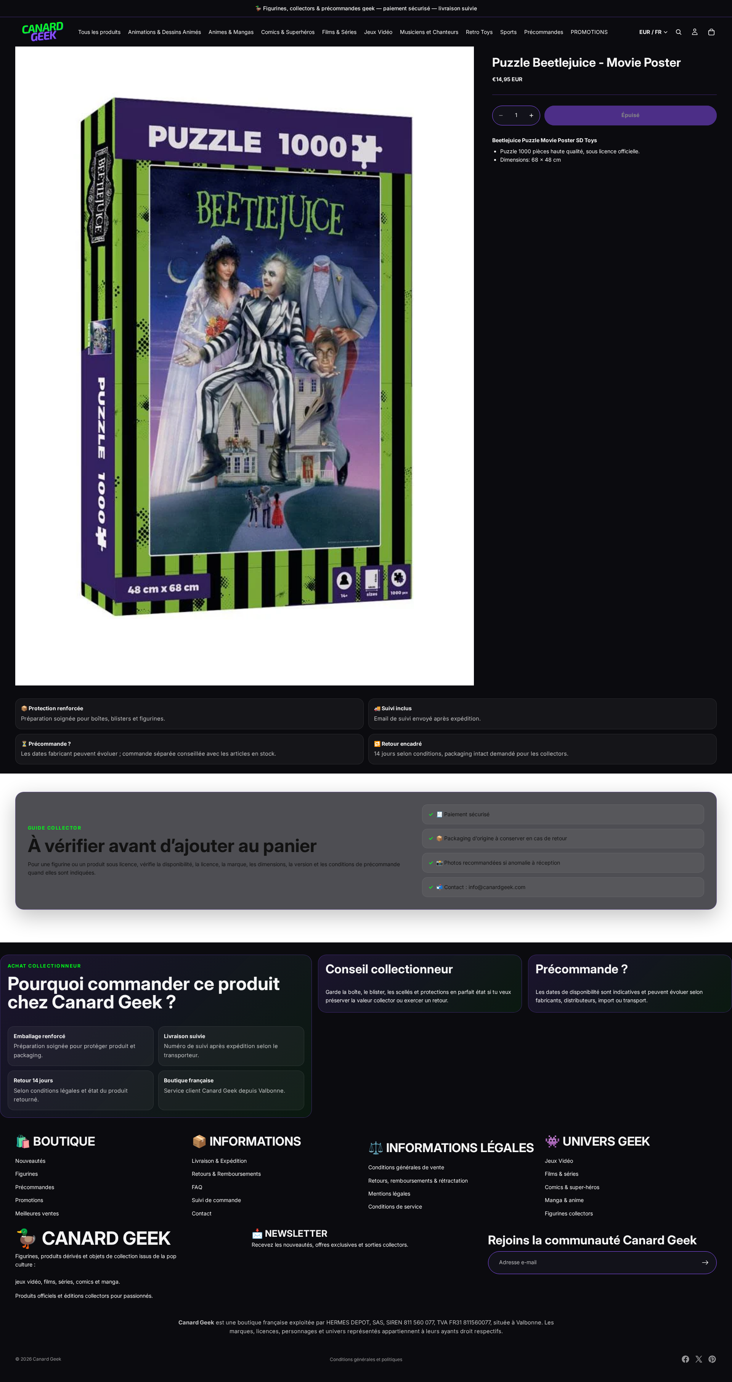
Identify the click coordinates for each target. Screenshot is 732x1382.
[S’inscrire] (705, 1263)
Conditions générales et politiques (366, 1359)
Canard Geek (47, 1359)
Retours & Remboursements (226, 1173)
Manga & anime (564, 1200)
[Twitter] (698, 1359)
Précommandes (34, 1187)
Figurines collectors (569, 1213)
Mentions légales (389, 1193)
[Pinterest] (712, 1359)
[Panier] (711, 32)
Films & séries (561, 1173)
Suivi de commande (216, 1200)
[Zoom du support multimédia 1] (244, 366)
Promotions (29, 1200)
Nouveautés (30, 1160)
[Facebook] (685, 1359)
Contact (202, 1213)
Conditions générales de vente (406, 1167)
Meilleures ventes (37, 1213)
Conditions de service (395, 1206)
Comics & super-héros (572, 1187)
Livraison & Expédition (219, 1160)
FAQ (197, 1187)
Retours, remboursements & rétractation (418, 1180)
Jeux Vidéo (559, 1160)
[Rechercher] (678, 32)
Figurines (26, 1173)
